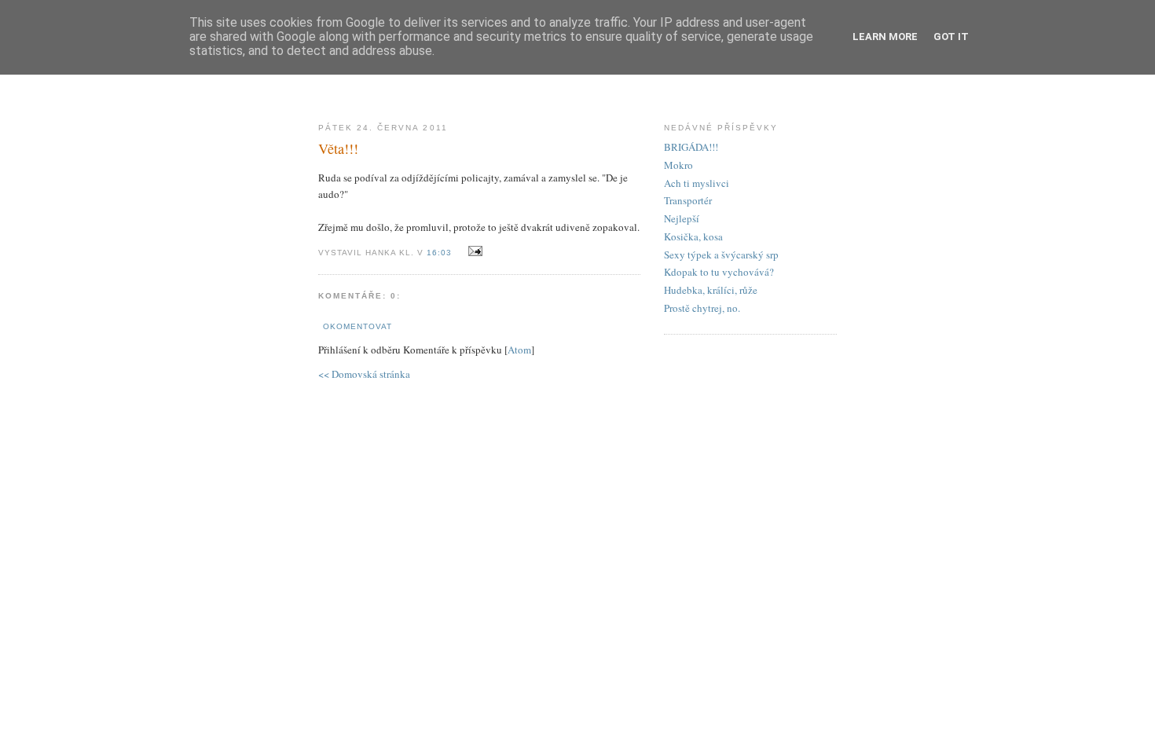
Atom (519, 350)
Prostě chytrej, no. (702, 308)
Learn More (885, 36)
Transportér (688, 200)
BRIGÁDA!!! (691, 147)
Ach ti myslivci (696, 183)
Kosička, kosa (693, 236)
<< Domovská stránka (364, 374)
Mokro (678, 165)
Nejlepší (681, 218)
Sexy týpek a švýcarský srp (721, 254)
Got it (951, 36)
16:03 (441, 252)
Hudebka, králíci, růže (710, 290)
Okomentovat (357, 326)
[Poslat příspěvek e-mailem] (473, 251)
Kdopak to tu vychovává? (719, 272)
